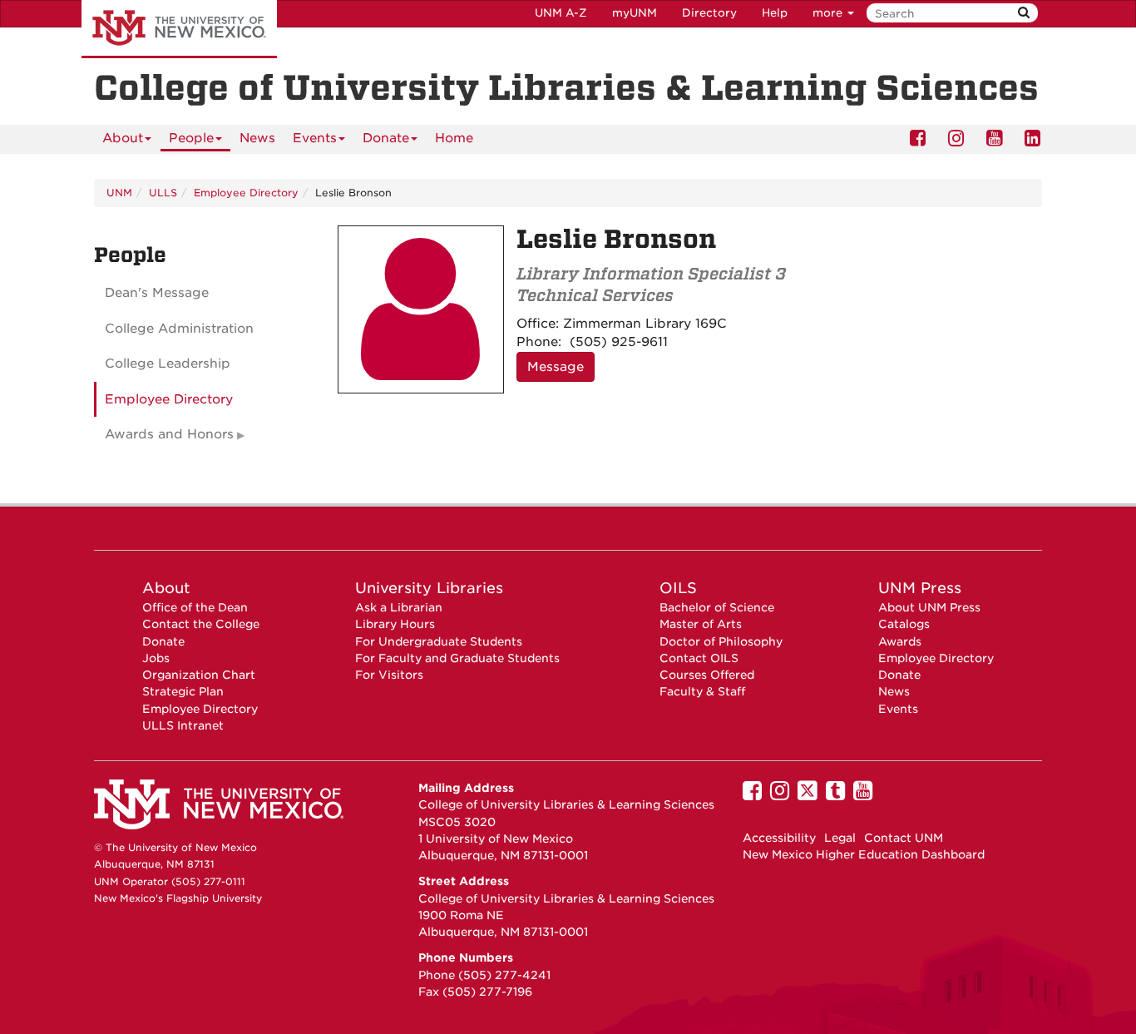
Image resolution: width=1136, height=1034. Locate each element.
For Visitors (389, 674)
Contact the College (200, 624)
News (257, 138)
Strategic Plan (183, 691)
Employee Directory (246, 192)
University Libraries (429, 587)
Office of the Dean (195, 607)
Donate (386, 138)
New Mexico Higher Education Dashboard (864, 854)
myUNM (634, 13)
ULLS (163, 192)
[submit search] (1024, 12)
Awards (899, 641)
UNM (119, 192)
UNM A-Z (561, 13)
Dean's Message (157, 292)
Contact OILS (698, 658)
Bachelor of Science (716, 607)
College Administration (179, 328)
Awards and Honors (169, 434)
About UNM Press (929, 607)
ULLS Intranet (183, 725)
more (829, 13)
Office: (537, 323)
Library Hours (395, 624)
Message (555, 366)
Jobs (156, 658)
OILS (678, 587)
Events (315, 138)
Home (454, 138)
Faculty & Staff (702, 691)
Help (775, 13)
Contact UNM (903, 837)
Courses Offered (706, 674)
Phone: (538, 341)
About (122, 138)
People (191, 138)
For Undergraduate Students (438, 641)
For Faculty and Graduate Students (457, 658)
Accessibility (779, 837)
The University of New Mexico (179, 29)
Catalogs (904, 624)
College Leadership (167, 363)
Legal (840, 837)
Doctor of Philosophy (721, 641)
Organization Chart (198, 674)
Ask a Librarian (398, 607)
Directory (709, 13)
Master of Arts (700, 624)
